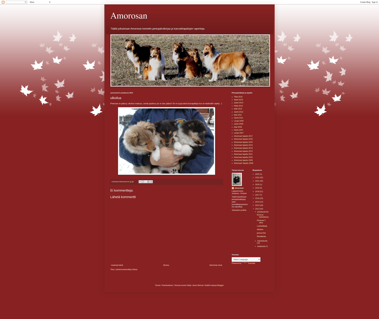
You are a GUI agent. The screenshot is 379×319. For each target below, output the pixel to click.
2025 (257, 174)
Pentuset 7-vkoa (261, 221)
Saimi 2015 (238, 100)
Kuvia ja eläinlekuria (263, 216)
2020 (257, 185)
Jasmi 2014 (238, 103)
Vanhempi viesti (215, 265)
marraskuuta (262, 241)
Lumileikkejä (262, 226)
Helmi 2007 (238, 130)
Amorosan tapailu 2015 (243, 142)
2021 (257, 181)
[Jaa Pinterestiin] (151, 181)
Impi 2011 (238, 115)
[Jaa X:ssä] (145, 181)
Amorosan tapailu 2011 (243, 154)
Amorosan (128, 15)
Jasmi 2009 (238, 124)
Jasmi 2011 (238, 118)
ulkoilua (260, 229)
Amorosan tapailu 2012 (243, 151)
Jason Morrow (197, 285)
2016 (257, 198)
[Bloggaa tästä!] (142, 181)
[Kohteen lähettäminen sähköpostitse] (140, 181)
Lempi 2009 (239, 121)
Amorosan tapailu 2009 (243, 160)
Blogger (220, 285)
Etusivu (166, 265)
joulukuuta (261, 212)
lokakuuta (261, 246)
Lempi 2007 (239, 133)
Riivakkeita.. (262, 236)
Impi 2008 (238, 127)
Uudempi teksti (117, 265)
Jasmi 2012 (238, 112)
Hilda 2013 (238, 106)
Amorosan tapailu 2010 (243, 157)
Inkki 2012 (238, 109)
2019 (257, 188)
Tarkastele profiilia (239, 210)
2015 (257, 202)
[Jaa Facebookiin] (148, 181)
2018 (257, 191)
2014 (257, 205)
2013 (257, 209)
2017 (257, 195)
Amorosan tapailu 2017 (243, 136)
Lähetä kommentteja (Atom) (126, 269)
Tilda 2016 (238, 97)
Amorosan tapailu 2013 (243, 148)
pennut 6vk (261, 233)
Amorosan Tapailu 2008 (243, 163)
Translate (251, 263)
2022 (257, 178)
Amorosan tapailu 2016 (243, 139)
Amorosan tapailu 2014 (243, 145)
